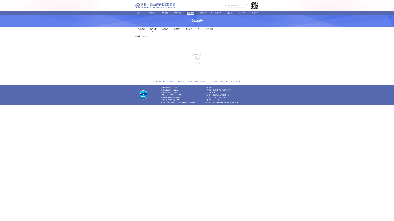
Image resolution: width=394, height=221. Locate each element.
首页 (138, 13)
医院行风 (177, 29)
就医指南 (164, 13)
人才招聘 (229, 13)
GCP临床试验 (216, 13)
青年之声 (189, 29)
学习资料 (209, 29)
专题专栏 (255, 13)
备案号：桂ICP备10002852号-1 (171, 102)
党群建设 (190, 13)
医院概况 (151, 13)
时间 (137, 36)
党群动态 (141, 29)
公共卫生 (242, 13)
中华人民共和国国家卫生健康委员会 (173, 81)
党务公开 (153, 29)
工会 (199, 29)
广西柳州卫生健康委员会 (220, 81)
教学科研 (203, 13)
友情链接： (157, 81)
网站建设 (185, 102)
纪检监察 (165, 29)
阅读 (145, 36)
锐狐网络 (192, 102)
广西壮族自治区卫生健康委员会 (198, 81)
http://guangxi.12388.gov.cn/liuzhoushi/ (225, 102)
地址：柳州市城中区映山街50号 (171, 100)
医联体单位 (234, 81)
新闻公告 (177, 13)
